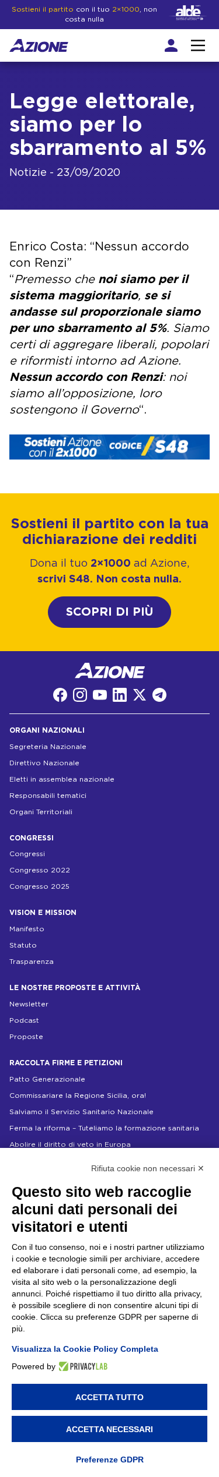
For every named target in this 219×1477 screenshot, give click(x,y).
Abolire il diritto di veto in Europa (70, 1144)
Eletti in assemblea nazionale (61, 779)
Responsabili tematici (47, 795)
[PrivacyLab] (81, 1366)
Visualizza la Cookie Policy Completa (85, 1349)
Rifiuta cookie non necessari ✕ (147, 1168)
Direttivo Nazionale (44, 762)
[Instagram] (80, 695)
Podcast (24, 1020)
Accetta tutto (109, 1397)
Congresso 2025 (39, 886)
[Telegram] (159, 695)
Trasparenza (31, 961)
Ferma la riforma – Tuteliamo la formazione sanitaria (104, 1128)
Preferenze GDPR (110, 1459)
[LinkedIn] (120, 695)
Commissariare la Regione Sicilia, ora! (77, 1095)
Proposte (26, 1036)
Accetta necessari (109, 1429)
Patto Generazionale (47, 1079)
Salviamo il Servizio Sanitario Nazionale (81, 1111)
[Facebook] (60, 695)
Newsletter (28, 1004)
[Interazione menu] (198, 45)
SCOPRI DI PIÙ (109, 612)
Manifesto (26, 928)
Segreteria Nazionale (47, 746)
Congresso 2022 (39, 870)
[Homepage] (38, 45)
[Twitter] (140, 695)
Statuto (23, 945)
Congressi (27, 853)
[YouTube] (100, 695)
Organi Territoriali (40, 811)
